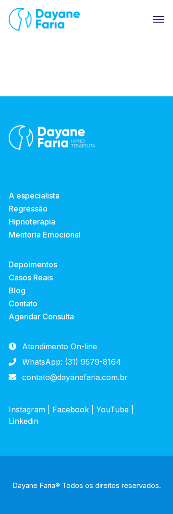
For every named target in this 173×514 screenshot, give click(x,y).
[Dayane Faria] (44, 18)
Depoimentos (33, 264)
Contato (23, 303)
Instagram (27, 409)
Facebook (70, 409)
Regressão (28, 208)
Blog (17, 290)
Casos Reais (31, 277)
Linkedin (23, 421)
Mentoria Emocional (45, 234)
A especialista (34, 195)
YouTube (112, 409)
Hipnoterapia (32, 221)
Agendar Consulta (41, 316)
